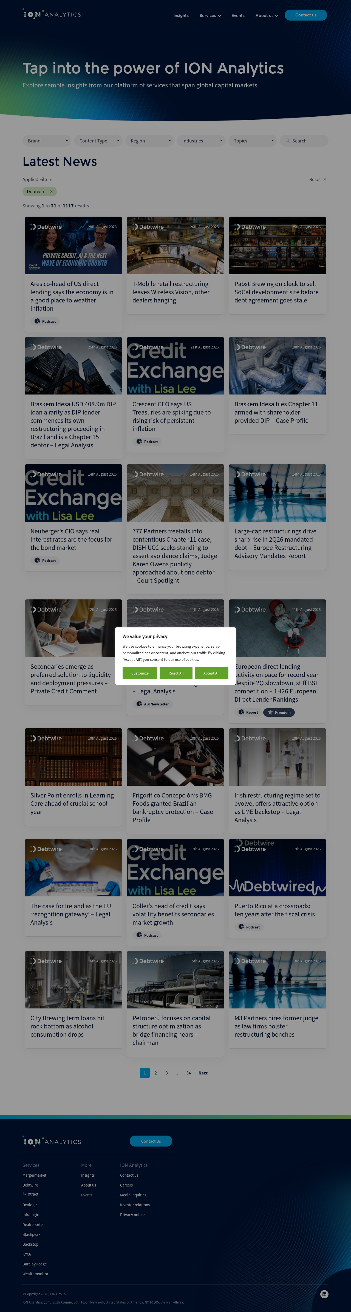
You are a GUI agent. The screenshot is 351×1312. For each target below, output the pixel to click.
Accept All (211, 673)
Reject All (176, 673)
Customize (140, 673)
